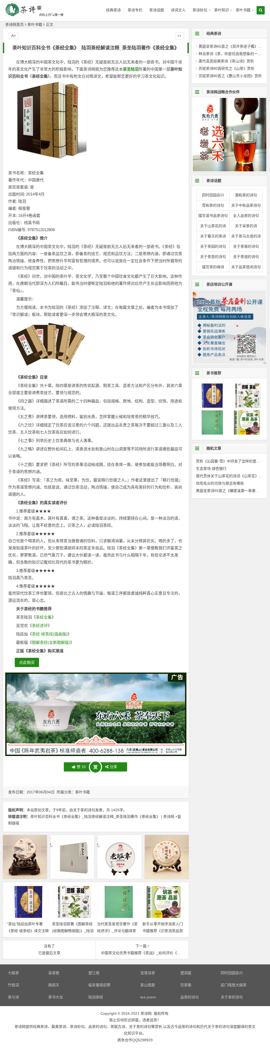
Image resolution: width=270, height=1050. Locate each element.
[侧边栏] (179, 35)
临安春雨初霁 (99, 985)
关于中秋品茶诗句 (246, 205)
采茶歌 (53, 973)
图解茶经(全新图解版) (51, 642)
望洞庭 (185, 973)
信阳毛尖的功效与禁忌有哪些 (220, 483)
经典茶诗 (113, 10)
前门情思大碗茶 (234, 985)
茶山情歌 (147, 985)
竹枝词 (13, 985)
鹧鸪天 (53, 985)
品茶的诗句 (189, 997)
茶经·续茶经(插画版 (49, 634)
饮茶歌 (185, 985)
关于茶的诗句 (84, 810)
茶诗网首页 (14, 24)
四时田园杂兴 (213, 195)
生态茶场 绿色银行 (211, 468)
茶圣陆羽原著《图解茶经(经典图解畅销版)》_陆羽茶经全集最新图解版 (73, 930)
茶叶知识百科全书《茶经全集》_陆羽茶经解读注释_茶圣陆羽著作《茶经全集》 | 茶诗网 (102, 816)
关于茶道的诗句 (246, 257)
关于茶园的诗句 (213, 246)
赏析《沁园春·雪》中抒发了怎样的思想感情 (231, 461)
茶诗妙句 (199, 10)
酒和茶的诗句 (246, 195)
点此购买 (27, 662)
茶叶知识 (221, 10)
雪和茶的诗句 (213, 205)
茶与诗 (13, 997)
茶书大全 (55, 997)
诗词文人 (178, 10)
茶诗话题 (156, 10)
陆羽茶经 (95, 997)
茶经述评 (40, 625)
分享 (113, 767)
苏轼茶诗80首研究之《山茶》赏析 (226, 68)
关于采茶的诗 (246, 226)
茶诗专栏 (135, 10)
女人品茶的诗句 (246, 215)
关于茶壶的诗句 (213, 257)
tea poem (148, 997)
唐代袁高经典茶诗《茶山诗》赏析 (226, 61)
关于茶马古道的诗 (246, 236)
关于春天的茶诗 (213, 236)
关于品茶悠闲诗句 (246, 267)
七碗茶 (13, 973)
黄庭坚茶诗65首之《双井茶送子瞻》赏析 (232, 46)
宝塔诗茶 (147, 973)
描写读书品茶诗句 (213, 215)
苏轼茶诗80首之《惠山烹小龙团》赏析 (230, 76)
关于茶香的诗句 (246, 246)
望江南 (93, 973)
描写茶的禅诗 (213, 267)
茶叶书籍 (243, 10)
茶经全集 (44, 617)
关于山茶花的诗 (213, 226)
